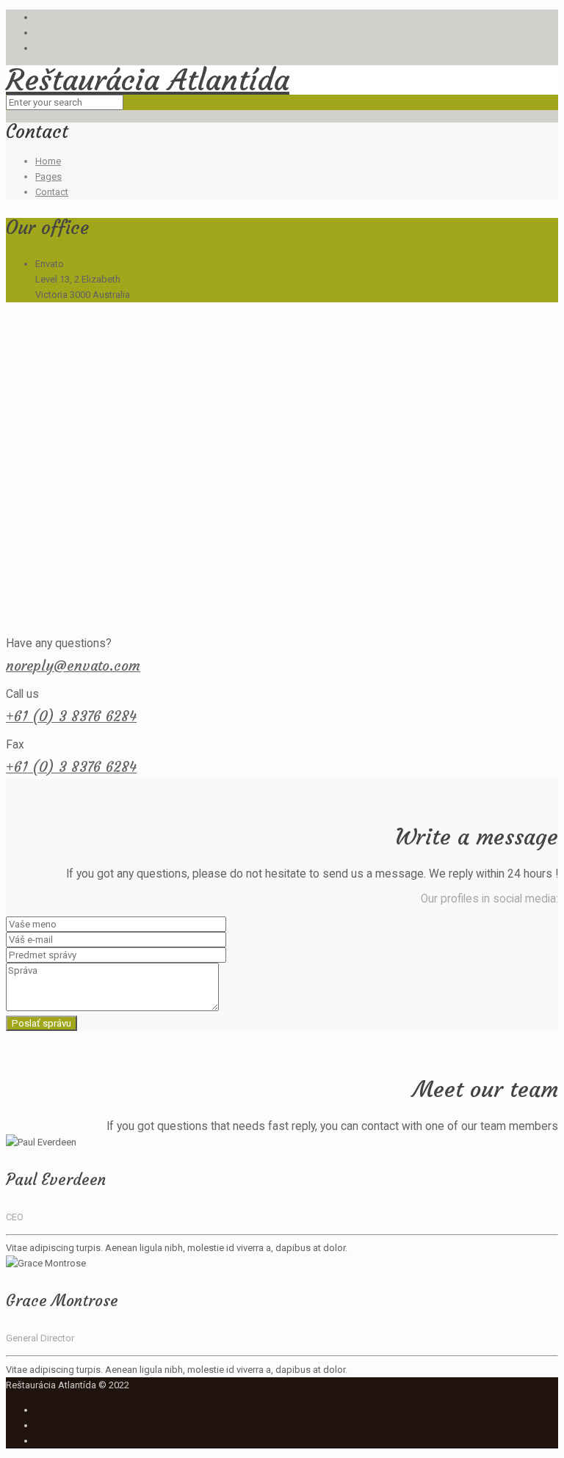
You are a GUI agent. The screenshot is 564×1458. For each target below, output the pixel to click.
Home (48, 161)
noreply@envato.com (73, 665)
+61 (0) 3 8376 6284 (71, 716)
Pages (48, 176)
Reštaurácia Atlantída (147, 80)
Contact (51, 191)
